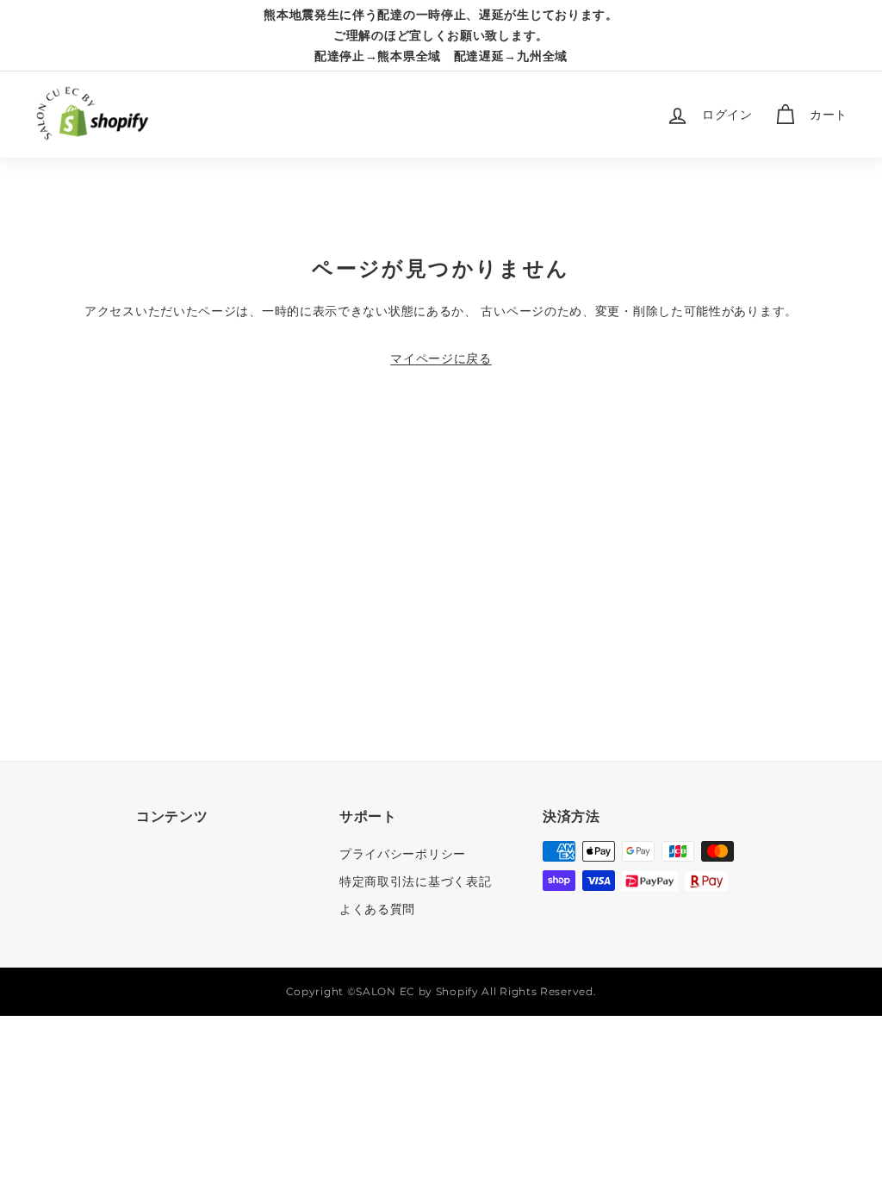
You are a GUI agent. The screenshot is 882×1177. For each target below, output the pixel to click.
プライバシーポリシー (402, 854)
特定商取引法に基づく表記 (415, 881)
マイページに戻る (441, 358)
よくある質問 (377, 909)
